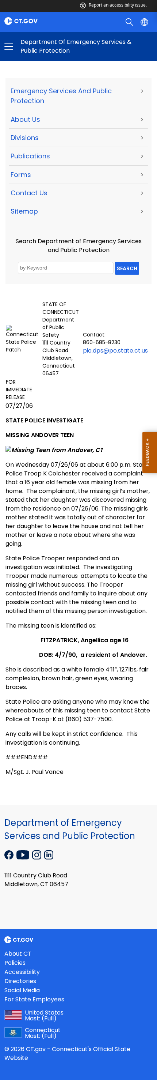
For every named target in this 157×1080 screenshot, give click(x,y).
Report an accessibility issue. (118, 5)
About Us (25, 119)
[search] (130, 21)
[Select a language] (145, 21)
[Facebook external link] (9, 854)
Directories (20, 981)
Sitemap (24, 211)
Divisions (25, 137)
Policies (15, 963)
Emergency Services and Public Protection (61, 95)
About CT (17, 953)
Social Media (22, 990)
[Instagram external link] (37, 854)
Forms (21, 174)
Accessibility (22, 972)
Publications (30, 156)
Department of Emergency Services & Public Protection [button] (43, 46)
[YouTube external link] (23, 854)
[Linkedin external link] (48, 854)
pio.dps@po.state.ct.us (115, 350)
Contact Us (29, 192)
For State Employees (34, 999)
